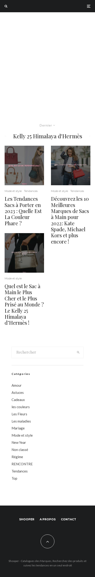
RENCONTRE (22, 464)
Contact (68, 519)
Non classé (20, 449)
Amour (17, 385)
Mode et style (13, 191)
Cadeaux (18, 400)
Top (14, 478)
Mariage (18, 428)
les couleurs (21, 407)
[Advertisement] (47, 62)
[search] (78, 352)
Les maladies (21, 421)
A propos (48, 519)
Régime (17, 457)
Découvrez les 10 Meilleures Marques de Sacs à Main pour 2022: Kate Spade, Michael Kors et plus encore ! (70, 220)
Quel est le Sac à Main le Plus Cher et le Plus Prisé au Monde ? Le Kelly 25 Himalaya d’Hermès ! (24, 304)
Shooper (26, 519)
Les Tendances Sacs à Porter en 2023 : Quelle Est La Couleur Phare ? (23, 211)
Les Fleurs (19, 414)
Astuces (18, 392)
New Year (19, 442)
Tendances (31, 191)
